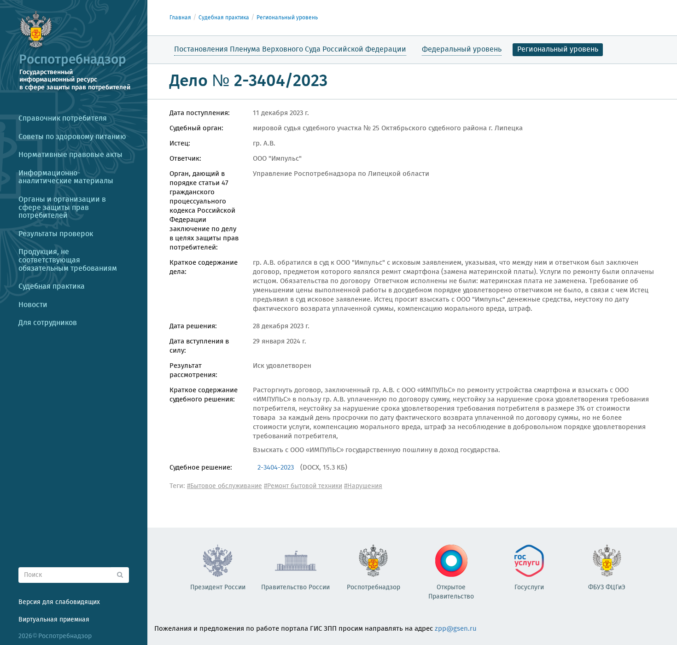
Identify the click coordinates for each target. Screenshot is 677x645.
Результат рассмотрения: (193, 370)
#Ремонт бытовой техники (303, 486)
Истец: (179, 143)
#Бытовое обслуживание (224, 486)
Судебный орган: (196, 128)
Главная (180, 17)
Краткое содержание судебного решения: (203, 395)
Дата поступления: (199, 113)
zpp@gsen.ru (456, 628)
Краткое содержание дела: (203, 267)
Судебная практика (223, 17)
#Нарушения (363, 486)
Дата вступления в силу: (199, 346)
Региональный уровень (287, 17)
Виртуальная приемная (53, 620)
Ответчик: (185, 158)
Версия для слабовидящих (59, 602)
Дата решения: (193, 326)
